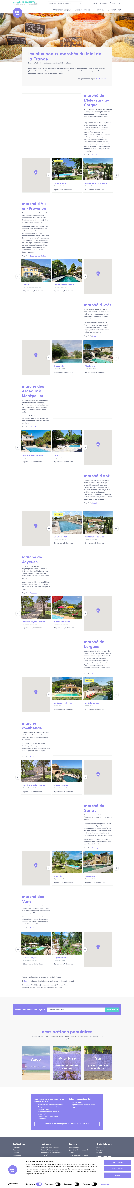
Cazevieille (59, 366)
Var (93, 674)
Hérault (33, 427)
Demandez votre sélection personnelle (78, 1156)
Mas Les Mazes (61, 785)
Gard (94, 336)
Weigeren (117, 1175)
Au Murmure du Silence (96, 183)
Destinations (114, 10)
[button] (119, 3)
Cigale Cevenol (61, 958)
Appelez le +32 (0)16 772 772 (24, 2)
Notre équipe (73, 1147)
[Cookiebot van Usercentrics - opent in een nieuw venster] (12, 1184)
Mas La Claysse (30, 958)
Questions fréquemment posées (78, 1151)
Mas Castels (91, 876)
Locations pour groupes (50, 1147)
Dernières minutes (83, 10)
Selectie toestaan (118, 1169)
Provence (27, 981)
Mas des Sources (62, 621)
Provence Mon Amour (64, 284)
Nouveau (100, 10)
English (99, 1153)
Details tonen (105, 1184)
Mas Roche (90, 366)
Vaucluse (95, 155)
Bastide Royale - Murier (34, 621)
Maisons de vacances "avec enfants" (51, 1154)
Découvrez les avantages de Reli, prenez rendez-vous (66, 1124)
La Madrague (60, 183)
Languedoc (17, 1155)
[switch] (58, 1184)
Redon (26, 284)
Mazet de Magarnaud (33, 455)
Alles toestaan (118, 1162)
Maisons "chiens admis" (49, 1150)
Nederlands (100, 1147)
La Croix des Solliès (63, 703)
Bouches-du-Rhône (38, 256)
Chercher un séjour (62, 10)
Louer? (95, 3)
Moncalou (58, 876)
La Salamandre (92, 703)
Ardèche (33, 593)
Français (99, 1150)
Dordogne (96, 848)
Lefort (57, 455)
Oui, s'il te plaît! (112, 1010)
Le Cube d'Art (60, 537)
